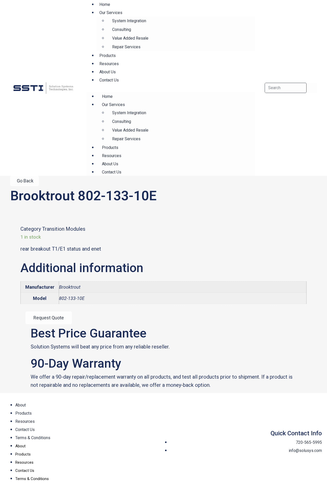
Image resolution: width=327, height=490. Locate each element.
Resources (111, 155)
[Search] (312, 88)
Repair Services (126, 46)
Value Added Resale (130, 38)
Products (110, 147)
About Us (110, 163)
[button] (171, 88)
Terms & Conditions (32, 437)
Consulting (121, 29)
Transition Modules (63, 229)
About (20, 405)
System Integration (129, 20)
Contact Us (109, 80)
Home (107, 96)
